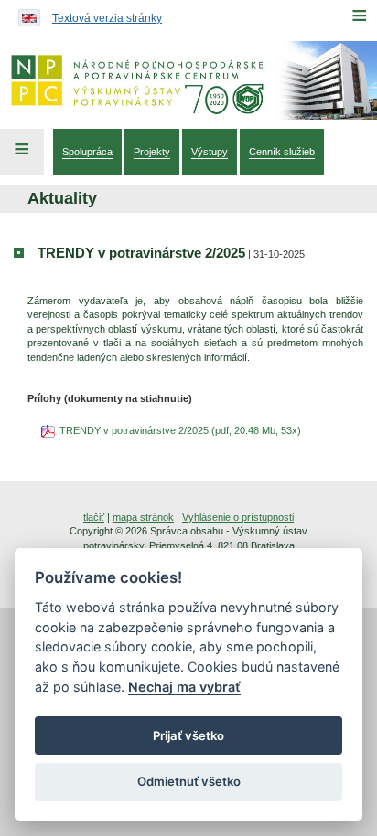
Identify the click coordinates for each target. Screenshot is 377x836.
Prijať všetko (188, 735)
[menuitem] (87, 152)
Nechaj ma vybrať (184, 686)
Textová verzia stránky (107, 18)
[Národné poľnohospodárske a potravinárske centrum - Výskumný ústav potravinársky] (188, 80)
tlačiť (93, 517)
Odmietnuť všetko (189, 781)
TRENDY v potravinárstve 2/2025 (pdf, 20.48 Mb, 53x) (180, 430)
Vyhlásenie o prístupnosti (238, 517)
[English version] (24, 13)
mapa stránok (143, 517)
